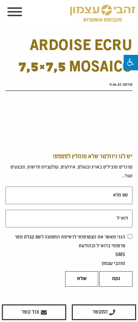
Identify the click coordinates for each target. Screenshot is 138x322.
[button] (131, 62)
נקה (116, 279)
